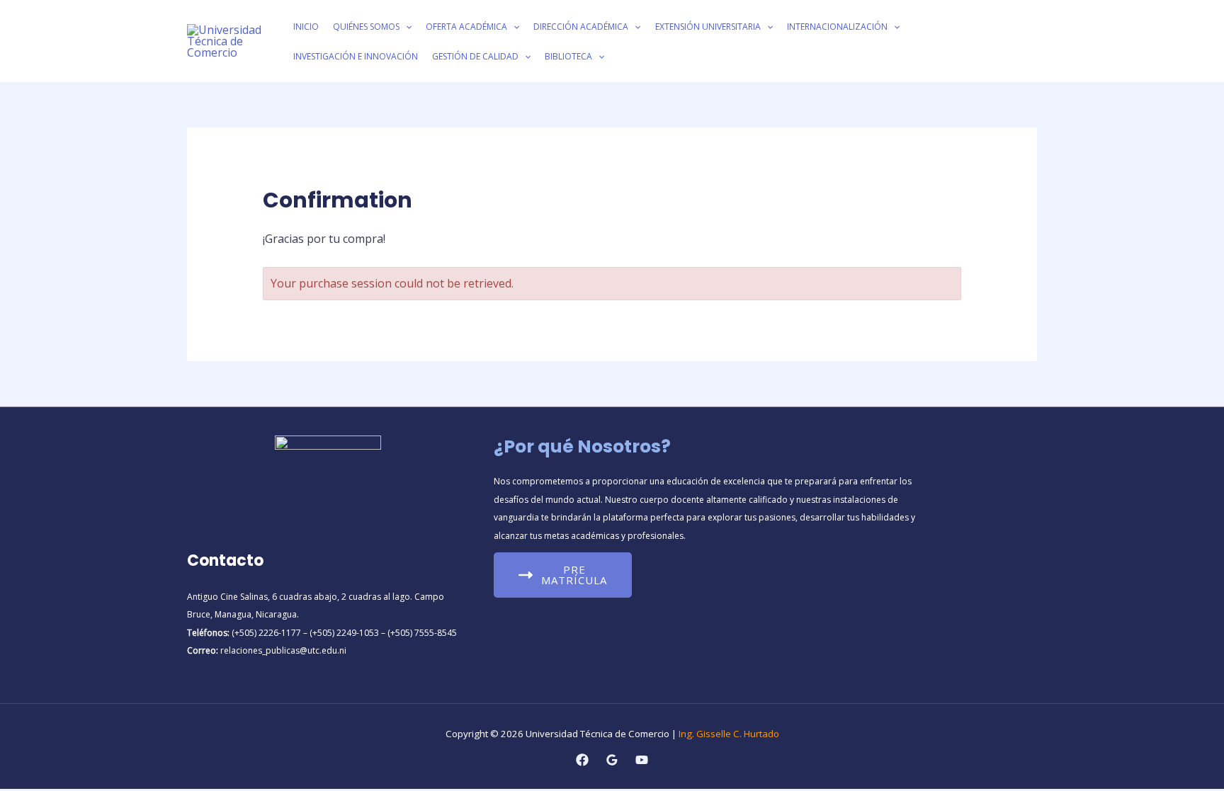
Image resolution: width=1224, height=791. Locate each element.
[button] (406, 27)
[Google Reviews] (612, 759)
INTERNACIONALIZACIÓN (837, 27)
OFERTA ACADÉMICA (466, 27)
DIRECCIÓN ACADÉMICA (580, 27)
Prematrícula (574, 574)
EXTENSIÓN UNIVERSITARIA (708, 27)
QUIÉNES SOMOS (366, 27)
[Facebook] (582, 759)
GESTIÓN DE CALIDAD (475, 56)
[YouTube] (641, 759)
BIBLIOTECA (568, 56)
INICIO (306, 27)
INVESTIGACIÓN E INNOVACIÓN (355, 56)
